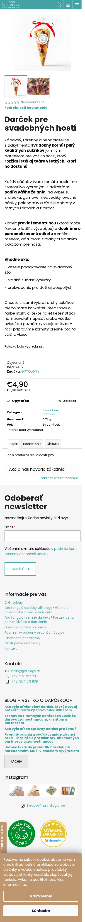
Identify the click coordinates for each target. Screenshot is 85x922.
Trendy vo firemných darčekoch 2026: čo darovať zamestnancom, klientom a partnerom (40, 719)
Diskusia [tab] (53, 444)
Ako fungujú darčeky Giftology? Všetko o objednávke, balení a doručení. (36, 609)
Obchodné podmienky (22, 638)
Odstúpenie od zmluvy (22, 643)
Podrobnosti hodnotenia (26, 108)
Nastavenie (41, 896)
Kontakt (11, 648)
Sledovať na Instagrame (46, 805)
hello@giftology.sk (25, 671)
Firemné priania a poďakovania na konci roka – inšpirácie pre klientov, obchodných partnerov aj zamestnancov (42, 738)
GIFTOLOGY (30, 371)
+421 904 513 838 (24, 681)
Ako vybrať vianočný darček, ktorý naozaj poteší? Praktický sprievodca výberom (41, 708)
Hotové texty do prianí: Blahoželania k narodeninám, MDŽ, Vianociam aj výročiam (42, 749)
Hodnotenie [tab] (32, 444)
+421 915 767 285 (24, 676)
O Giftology (14, 602)
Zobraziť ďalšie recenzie (59, 478)
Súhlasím (41, 910)
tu (24, 884)
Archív (16, 761)
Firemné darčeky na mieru (25, 627)
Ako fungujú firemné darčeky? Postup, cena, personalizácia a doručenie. (39, 619)
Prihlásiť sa (20, 569)
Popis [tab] (14, 444)
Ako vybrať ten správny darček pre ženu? (40, 729)
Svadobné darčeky (50, 412)
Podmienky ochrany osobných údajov (34, 632)
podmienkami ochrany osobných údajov (41, 551)
